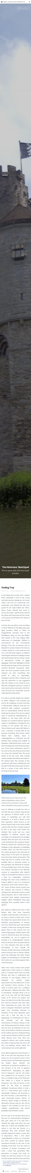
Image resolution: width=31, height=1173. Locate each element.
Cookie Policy (8, 1165)
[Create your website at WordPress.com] (15, 2)
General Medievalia (16, 591)
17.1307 (5, 1088)
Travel (23, 591)
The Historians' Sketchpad (15, 567)
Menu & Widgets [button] (24, 8)
